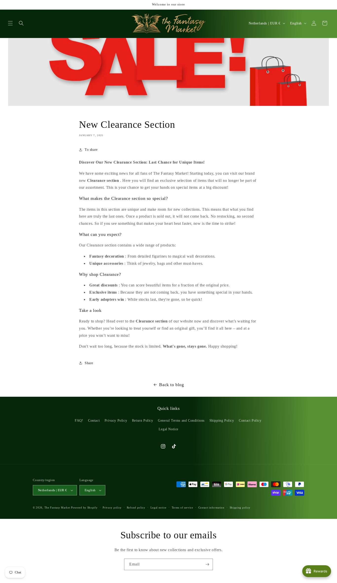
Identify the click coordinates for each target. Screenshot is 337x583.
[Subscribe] (207, 564)
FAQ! (79, 420)
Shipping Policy (221, 420)
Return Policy (142, 420)
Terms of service (182, 507)
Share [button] (89, 363)
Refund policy (136, 507)
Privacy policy (112, 507)
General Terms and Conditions (181, 420)
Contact (94, 420)
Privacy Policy (116, 420)
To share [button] (91, 149)
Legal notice (158, 507)
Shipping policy (240, 507)
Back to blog (171, 384)
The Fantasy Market (57, 507)
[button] (10, 23)
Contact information (211, 507)
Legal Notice (168, 429)
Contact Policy (250, 420)
